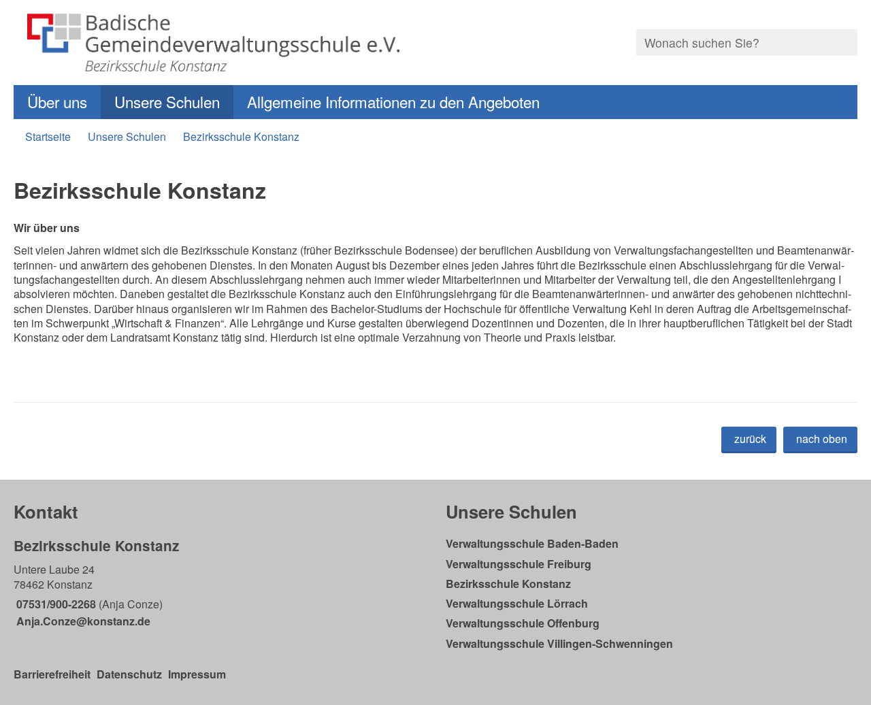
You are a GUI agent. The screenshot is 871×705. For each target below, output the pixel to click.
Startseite (48, 136)
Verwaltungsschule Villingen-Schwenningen (559, 643)
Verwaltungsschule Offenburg (522, 623)
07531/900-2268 (55, 604)
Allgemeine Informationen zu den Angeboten (393, 101)
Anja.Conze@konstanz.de (82, 621)
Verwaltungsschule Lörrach (517, 603)
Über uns (57, 101)
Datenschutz (129, 674)
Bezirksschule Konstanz (241, 136)
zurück (750, 438)
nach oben (821, 438)
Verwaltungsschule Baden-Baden (532, 543)
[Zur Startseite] (219, 42)
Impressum (197, 674)
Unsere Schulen (167, 101)
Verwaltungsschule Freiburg (518, 564)
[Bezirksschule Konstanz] (219, 582)
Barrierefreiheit (52, 674)
